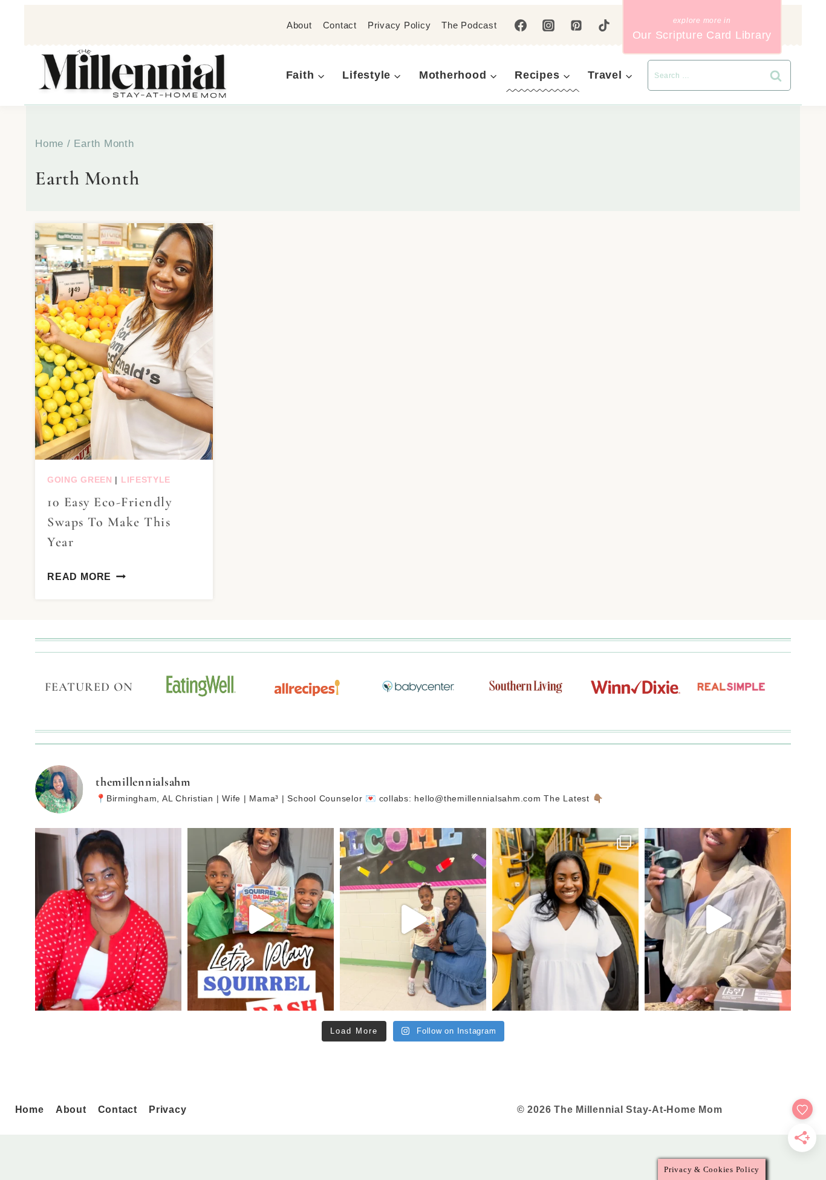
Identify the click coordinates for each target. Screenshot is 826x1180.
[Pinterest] (576, 25)
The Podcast (468, 25)
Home (29, 1109)
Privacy (167, 1109)
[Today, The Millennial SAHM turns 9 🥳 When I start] (108, 919)
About (299, 25)
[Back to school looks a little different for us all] (565, 919)
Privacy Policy (399, 25)
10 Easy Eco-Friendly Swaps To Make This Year (109, 522)
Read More (79, 577)
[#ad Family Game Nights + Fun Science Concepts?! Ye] (260, 919)
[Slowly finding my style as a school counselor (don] (413, 919)
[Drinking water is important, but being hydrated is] (718, 919)
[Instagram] (548, 25)
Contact (340, 25)
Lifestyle (146, 479)
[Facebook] (521, 25)
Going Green (79, 479)
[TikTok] (604, 25)
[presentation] (124, 341)
